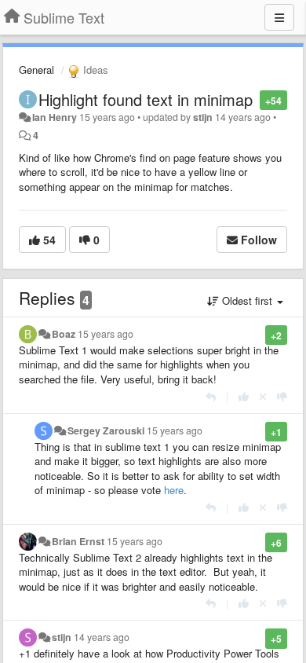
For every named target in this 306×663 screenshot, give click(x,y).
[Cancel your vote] (263, 396)
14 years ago (101, 637)
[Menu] (279, 17)
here (174, 489)
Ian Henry (54, 117)
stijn (203, 117)
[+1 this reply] (244, 396)
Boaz (63, 334)
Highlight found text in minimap (145, 99)
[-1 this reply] (282, 396)
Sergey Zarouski (105, 430)
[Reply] (211, 396)
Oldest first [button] (247, 300)
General (36, 69)
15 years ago (105, 334)
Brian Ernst (78, 541)
